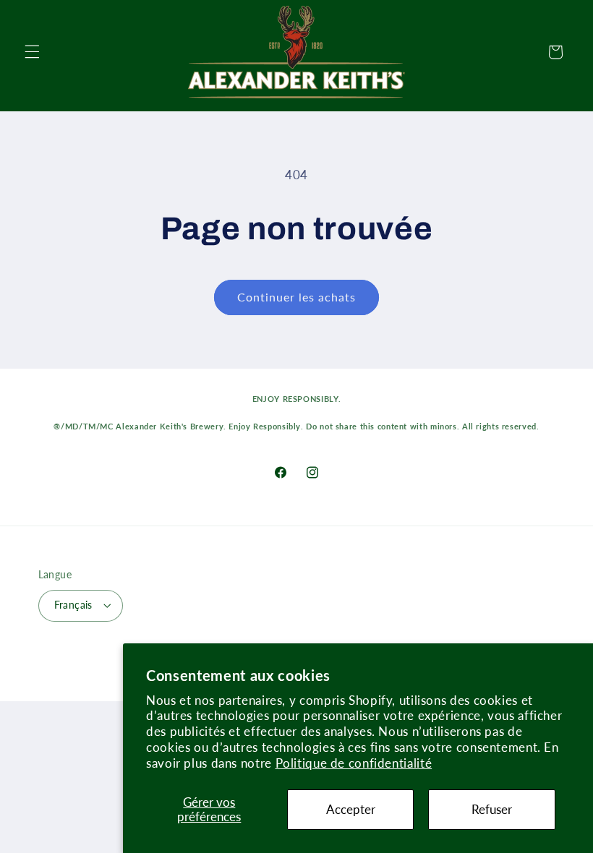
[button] (31, 52)
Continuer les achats (297, 297)
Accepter (350, 809)
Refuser (492, 809)
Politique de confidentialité (354, 763)
